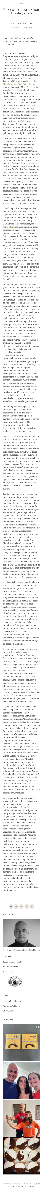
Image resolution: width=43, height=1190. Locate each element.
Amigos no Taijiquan (11, 1006)
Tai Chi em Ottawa (10, 967)
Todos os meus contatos (13, 962)
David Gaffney (15, 38)
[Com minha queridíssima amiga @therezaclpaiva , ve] (21, 1080)
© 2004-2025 (27, 1184)
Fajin (12, 227)
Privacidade (17, 1184)
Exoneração (7, 1184)
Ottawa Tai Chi (9, 1011)
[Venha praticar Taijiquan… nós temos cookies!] (21, 1156)
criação (33, 364)
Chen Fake (20, 528)
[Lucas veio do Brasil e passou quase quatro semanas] (21, 1118)
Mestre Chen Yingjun (12, 1001)
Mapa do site (8, 971)
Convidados (26, 28)
